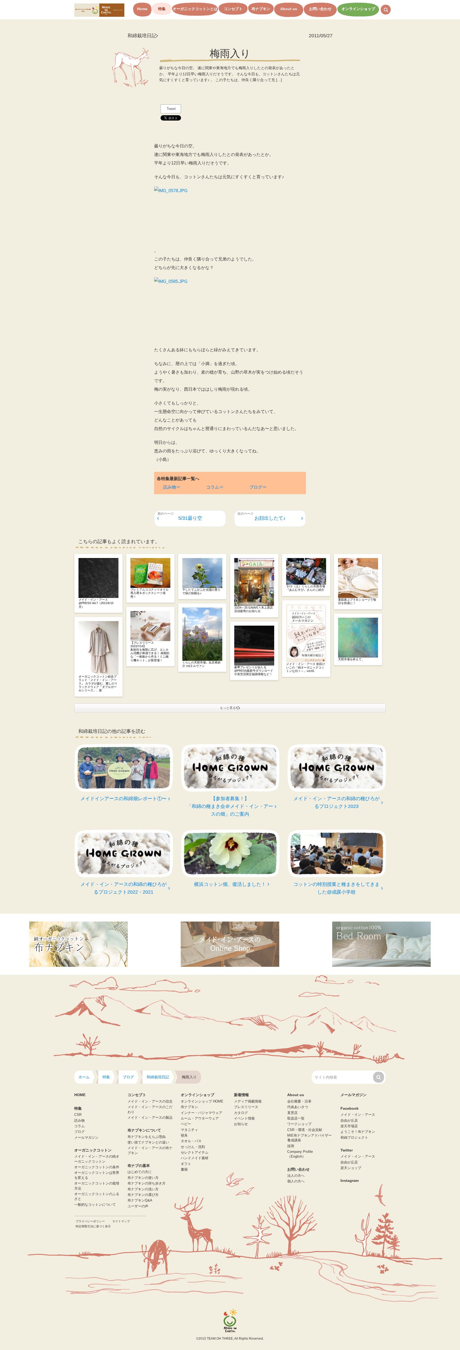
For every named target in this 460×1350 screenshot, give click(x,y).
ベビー (186, 1124)
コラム (79, 1126)
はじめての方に (140, 1172)
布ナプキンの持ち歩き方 (147, 1183)
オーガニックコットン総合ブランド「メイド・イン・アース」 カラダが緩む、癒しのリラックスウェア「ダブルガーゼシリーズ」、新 (98, 683)
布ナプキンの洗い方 (143, 1189)
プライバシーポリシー (90, 1221)
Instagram (349, 1180)
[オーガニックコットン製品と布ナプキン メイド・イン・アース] (99, 10)
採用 (290, 1146)
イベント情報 (244, 1118)
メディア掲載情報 (248, 1101)
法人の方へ (296, 1176)
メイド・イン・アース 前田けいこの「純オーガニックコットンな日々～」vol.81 (305, 667)
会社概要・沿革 (299, 1101)
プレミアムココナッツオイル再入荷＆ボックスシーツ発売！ (149, 593)
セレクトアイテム (194, 1152)
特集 (162, 9)
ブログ (79, 1132)
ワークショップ (299, 1124)
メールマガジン (86, 1138)
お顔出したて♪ (270, 518)
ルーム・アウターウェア (200, 1118)
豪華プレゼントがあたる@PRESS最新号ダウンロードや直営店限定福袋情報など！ (253, 671)
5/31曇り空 (190, 518)
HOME (79, 1095)
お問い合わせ (320, 9)
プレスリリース (246, 1107)
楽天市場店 (349, 1126)
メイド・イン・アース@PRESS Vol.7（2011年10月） (96, 603)
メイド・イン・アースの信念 (150, 1101)
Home (142, 9)
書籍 (184, 1169)
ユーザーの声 (138, 1206)
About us (288, 9)
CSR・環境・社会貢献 (304, 1130)
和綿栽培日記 (142, 35)
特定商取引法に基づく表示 (93, 1226)
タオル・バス (191, 1141)
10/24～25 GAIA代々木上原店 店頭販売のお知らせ (253, 609)
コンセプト (233, 9)
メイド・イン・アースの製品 (150, 1118)
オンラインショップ (358, 9)
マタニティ (189, 1130)
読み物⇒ (171, 487)
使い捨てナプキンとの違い (148, 1142)
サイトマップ (121, 1221)
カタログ (241, 1113)
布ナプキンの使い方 (143, 1178)
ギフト (186, 1164)
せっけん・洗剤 (193, 1147)
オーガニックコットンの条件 (96, 1167)
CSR (77, 1115)
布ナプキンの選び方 (143, 1195)
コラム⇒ (214, 487)
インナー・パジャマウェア (201, 1113)
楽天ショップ (350, 1168)
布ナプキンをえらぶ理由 (147, 1137)
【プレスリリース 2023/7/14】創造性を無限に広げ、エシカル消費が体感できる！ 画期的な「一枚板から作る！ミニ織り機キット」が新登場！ (149, 651)
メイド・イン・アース (357, 1115)
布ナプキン (261, 9)
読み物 (79, 1120)
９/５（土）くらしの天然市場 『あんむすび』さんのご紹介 (305, 588)
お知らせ (241, 1124)
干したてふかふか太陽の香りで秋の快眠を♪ (201, 591)
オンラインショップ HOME (202, 1101)
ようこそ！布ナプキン (357, 1132)
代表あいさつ (297, 1107)
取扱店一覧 (296, 1118)
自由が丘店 (349, 1120)
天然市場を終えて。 (351, 659)
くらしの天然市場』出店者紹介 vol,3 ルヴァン (201, 664)
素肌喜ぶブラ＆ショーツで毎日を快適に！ (357, 601)
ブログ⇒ (257, 487)
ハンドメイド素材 (194, 1158)
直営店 (292, 1113)
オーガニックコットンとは (195, 9)
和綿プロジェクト (354, 1138)
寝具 (184, 1135)
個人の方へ (296, 1181)
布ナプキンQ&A (140, 1200)
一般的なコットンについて (95, 1205)
